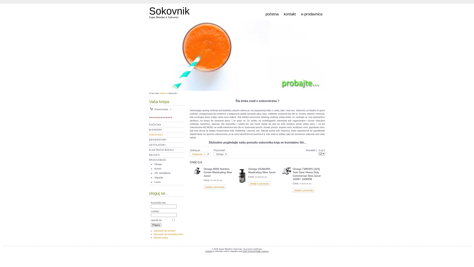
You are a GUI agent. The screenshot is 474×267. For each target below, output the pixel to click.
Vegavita (158, 177)
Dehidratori (157, 140)
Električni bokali (161, 150)
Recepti (154, 155)
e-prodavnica (311, 14)
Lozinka (155, 211)
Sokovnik (169, 11)
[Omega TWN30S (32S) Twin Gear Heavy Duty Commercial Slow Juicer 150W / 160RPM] (286, 174)
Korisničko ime (158, 203)
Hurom (157, 168)
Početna (272, 14)
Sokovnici (156, 135)
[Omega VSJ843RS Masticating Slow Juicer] (241, 183)
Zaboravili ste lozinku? (164, 231)
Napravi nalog (160, 237)
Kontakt (290, 14)
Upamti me (156, 220)
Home (163, 93)
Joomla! (208, 251)
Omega (158, 164)
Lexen (157, 182)
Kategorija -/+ (199, 154)
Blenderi (155, 129)
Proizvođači (157, 160)
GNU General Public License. (256, 251)
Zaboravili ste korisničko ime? (168, 234)
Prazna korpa (161, 109)
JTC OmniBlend (162, 173)
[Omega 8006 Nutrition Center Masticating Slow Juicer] (197, 174)
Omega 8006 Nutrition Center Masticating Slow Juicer (218, 172)
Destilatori (157, 145)
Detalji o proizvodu (214, 187)
